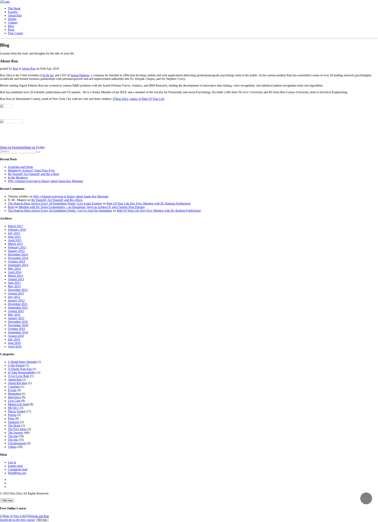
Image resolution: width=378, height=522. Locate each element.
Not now (42, 519)
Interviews (14, 397)
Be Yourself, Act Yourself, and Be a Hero (33, 174)
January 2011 (16, 318)
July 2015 (14, 233)
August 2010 (16, 336)
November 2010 (18, 325)
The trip (13, 436)
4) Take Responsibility (22, 372)
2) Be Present (16, 365)
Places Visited (16, 411)
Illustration (14, 393)
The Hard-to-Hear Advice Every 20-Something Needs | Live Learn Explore (55, 203)
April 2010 (14, 346)
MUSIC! (13, 407)
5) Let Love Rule (18, 376)
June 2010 (14, 343)
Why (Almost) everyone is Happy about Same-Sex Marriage (45, 181)
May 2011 (14, 314)
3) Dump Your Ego (20, 369)
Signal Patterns (80, 75)
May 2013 (14, 286)
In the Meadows (18, 177)
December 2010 (18, 321)
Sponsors (13, 422)
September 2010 (18, 332)
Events (12, 390)
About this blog (17, 383)
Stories (12, 19)
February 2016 (17, 229)
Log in (12, 462)
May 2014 (14, 268)
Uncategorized (17, 443)
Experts (12, 12)
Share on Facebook (12, 147)
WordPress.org (17, 473)
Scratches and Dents (20, 167)
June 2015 (14, 236)
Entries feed (15, 466)
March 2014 (15, 275)
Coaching (14, 386)
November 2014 (18, 258)
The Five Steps (17, 429)
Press (11, 29)
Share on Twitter (34, 147)
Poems (12, 415)
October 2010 (16, 328)
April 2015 (14, 240)
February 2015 (17, 247)
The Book (14, 8)
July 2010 (14, 339)
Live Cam (14, 400)
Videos (12, 446)
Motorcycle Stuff (18, 404)
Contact (13, 22)
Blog (11, 26)
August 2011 (16, 311)
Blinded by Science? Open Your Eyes (31, 170)
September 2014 (18, 265)
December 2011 (18, 304)
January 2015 (16, 251)
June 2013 (14, 282)
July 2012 (14, 297)
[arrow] (366, 498)
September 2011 (18, 307)
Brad (11, 207)
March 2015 (15, 243)
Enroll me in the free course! (17, 519)
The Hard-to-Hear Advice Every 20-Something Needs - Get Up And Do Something (60, 210)
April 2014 (14, 272)
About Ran (15, 15)
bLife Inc (48, 75)
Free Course (15, 33)
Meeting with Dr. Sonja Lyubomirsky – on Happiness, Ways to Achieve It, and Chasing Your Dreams (82, 207)
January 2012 (16, 300)
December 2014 (18, 254)
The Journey (15, 432)
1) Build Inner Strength (22, 361)
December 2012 (18, 289)
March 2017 (15, 226)
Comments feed (17, 469)
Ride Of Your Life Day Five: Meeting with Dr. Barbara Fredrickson (149, 203)
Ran (15, 68)
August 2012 (16, 293)
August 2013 (16, 279)
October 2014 (16, 261)
